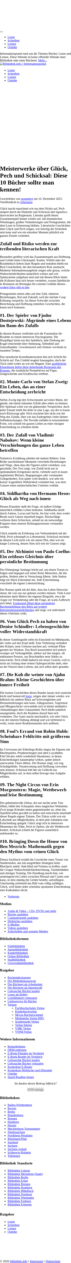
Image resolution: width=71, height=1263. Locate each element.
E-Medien (14, 924)
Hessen (12, 1125)
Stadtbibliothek (17, 959)
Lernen (12, 43)
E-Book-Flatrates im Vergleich (26, 1053)
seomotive (27, 198)
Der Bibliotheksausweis (22, 981)
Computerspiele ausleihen (23, 917)
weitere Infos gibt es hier (14, 287)
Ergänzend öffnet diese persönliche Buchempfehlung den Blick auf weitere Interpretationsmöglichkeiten (27, 607)
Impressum (36, 1261)
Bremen (12, 1118)
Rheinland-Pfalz (17, 1138)
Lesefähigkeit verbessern (22, 998)
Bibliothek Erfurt (18, 1180)
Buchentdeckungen (19, 977)
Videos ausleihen (18, 928)
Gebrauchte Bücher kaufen (24, 991)
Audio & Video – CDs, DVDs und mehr (32, 911)
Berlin (11, 1111)
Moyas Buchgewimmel (29, 1014)
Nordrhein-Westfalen (20, 1135)
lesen (29, 696)
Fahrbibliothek (16, 946)
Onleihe (12, 47)
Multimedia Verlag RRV (29, 1018)
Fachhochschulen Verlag (29, 1008)
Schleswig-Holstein (19, 1152)
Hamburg (13, 1122)
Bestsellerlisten (16, 1046)
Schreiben (14, 40)
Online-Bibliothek (18, 956)
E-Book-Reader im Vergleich (25, 1056)
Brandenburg (15, 1115)
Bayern (12, 1108)
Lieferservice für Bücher (22, 1001)
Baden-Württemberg (20, 1105)
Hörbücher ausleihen (20, 921)
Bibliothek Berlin (18, 1177)
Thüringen (14, 1155)
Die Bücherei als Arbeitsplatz (25, 984)
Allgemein (26, 202)
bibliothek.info (18, 1261)
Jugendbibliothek (18, 949)
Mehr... (42, 60)
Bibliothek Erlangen (20, 1204)
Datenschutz (53, 1261)
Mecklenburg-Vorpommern (24, 1128)
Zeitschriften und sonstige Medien (28, 931)
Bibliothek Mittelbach (21, 1190)
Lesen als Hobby (18, 994)
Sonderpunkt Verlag (27, 1021)
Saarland (13, 1142)
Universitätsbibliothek (21, 963)
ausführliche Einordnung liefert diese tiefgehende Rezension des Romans (33, 367)
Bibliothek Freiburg (19, 1200)
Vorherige (13, 896)
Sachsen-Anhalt (17, 1149)
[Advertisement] (35, 120)
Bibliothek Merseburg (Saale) (25, 1173)
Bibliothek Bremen (19, 1184)
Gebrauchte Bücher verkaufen (26, 1063)
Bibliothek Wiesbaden (21, 1197)
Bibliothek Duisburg (20, 1194)
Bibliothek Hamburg (20, 1187)
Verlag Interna (23, 1025)
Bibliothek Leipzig (19, 1170)
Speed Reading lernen (21, 1077)
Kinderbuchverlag (26, 1011)
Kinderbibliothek (18, 952)
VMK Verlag (23, 1028)
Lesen (11, 37)
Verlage (12, 1004)
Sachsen (12, 1145)
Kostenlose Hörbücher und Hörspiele (30, 1070)
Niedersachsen (16, 1132)
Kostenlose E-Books (20, 1066)
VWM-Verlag (23, 1031)
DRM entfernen (17, 1050)
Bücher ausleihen (18, 914)
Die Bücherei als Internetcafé (25, 987)
